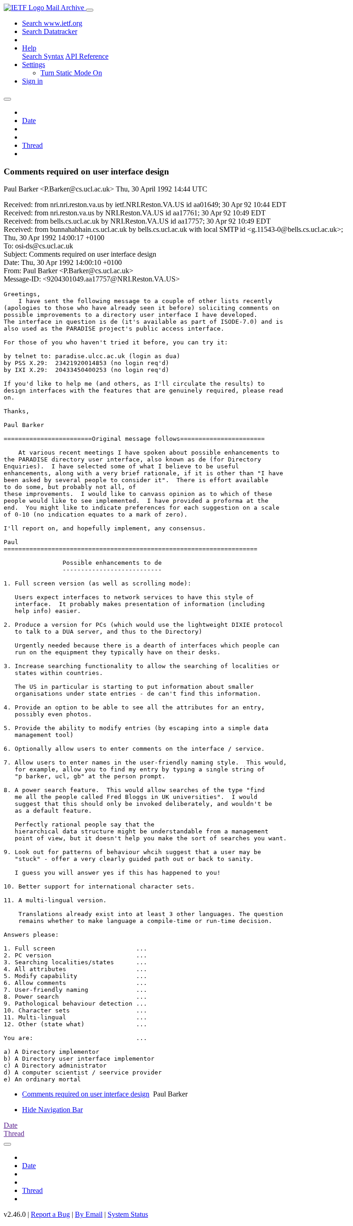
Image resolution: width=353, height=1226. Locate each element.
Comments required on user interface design (85, 1094)
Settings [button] (33, 64)
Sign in (32, 81)
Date (29, 120)
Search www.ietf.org (52, 23)
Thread (32, 145)
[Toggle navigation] (89, 10)
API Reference (86, 56)
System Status (128, 1214)
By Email (88, 1214)
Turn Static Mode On (71, 73)
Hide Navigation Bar (52, 1110)
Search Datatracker (49, 31)
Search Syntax (43, 56)
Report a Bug (50, 1214)
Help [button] (29, 48)
